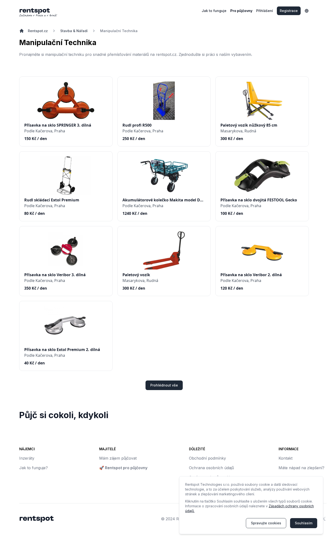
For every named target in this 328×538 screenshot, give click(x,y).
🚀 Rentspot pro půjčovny (123, 467)
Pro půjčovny (241, 11)
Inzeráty (26, 458)
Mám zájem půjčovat (118, 458)
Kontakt (285, 458)
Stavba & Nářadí (74, 31)
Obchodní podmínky (207, 458)
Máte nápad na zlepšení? (301, 467)
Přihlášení (264, 11)
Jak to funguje (214, 11)
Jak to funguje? (33, 467)
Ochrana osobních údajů (211, 467)
